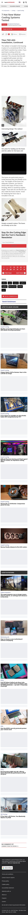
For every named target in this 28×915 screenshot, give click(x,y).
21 (24, 267)
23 (7, 269)
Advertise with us (6, 891)
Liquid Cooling (20, 10)
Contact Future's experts (8, 877)
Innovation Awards (15, 6)
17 (10, 267)
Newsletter (23, 34)
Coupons (4, 898)
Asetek (20, 286)
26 (17, 269)
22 (3, 269)
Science (16, 283)
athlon (4, 283)
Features (4, 24)
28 (24, 269)
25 (14, 269)
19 (17, 267)
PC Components (5, 10)
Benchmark (12, 286)
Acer (3, 290)
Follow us (15, 34)
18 (14, 267)
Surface (4, 286)
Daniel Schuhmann (14, 24)
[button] (26, 2)
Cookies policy (5, 884)
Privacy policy (5, 881)
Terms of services (20, 250)
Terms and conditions (7, 874)
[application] (14, 163)
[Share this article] (3, 34)
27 (21, 269)
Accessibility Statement (8, 888)
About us (4, 894)
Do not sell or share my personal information (13, 905)
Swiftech (22, 283)
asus (9, 283)
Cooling (13, 10)
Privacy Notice (22, 251)
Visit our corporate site (14, 863)
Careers (4, 901)
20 (21, 267)
